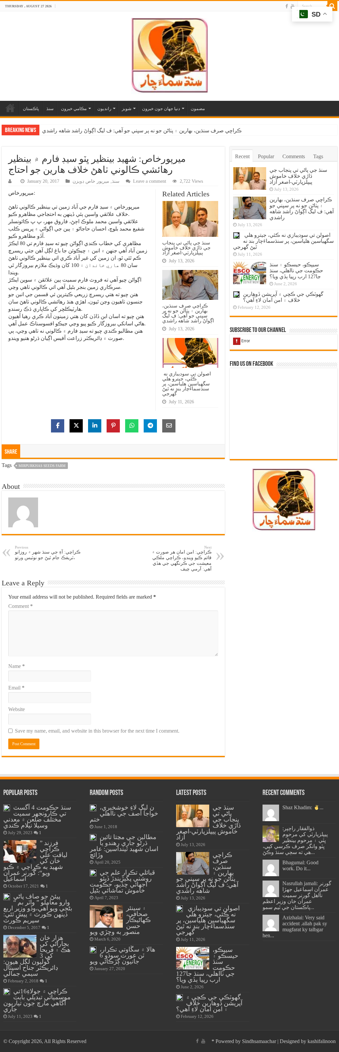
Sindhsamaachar (259, 1041)
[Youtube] (292, 6)
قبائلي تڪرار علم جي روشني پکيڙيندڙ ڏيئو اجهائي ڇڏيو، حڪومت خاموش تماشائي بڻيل (122, 881)
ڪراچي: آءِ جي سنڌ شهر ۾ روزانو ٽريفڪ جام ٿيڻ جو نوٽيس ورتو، (47, 552)
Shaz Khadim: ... (302, 807)
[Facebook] (287, 6)
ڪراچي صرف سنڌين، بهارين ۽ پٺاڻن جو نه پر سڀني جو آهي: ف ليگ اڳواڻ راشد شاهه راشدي (142, 130)
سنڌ (50, 108)
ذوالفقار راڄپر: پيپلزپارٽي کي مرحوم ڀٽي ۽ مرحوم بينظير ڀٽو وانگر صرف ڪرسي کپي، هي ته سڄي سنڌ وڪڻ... (295, 840)
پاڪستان (31, 108)
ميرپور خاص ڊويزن (91, 181)
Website (16, 709)
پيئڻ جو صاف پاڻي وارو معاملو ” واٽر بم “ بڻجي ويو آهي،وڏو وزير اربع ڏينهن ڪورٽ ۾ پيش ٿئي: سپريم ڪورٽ (37, 908)
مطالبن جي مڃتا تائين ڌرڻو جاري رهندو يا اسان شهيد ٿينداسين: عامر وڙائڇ (124, 845)
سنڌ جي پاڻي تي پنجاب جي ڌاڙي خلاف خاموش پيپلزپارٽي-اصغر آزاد (186, 247)
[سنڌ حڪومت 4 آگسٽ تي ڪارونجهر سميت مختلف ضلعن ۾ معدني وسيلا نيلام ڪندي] (6, 808)
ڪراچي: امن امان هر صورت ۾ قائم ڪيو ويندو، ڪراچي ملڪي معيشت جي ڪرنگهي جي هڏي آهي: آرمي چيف (182, 558)
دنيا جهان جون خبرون (161, 108)
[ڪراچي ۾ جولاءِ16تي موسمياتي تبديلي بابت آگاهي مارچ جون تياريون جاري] (6, 991)
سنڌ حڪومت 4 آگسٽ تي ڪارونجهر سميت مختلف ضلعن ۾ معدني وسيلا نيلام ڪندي (37, 816)
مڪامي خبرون (74, 108)
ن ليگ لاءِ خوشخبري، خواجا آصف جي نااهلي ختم (124, 813)
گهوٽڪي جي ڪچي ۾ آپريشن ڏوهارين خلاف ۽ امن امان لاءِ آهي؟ (283, 297)
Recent (242, 156)
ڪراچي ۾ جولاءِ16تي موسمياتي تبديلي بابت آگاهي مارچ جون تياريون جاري (37, 1000)
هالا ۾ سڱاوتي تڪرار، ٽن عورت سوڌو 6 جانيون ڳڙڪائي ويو (122, 955)
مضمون (198, 108)
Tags (318, 156)
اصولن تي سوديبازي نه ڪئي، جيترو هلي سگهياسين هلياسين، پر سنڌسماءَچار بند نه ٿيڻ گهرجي (186, 383)
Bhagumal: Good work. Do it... (300, 865)
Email (16, 687)
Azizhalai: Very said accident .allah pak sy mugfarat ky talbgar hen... (295, 926)
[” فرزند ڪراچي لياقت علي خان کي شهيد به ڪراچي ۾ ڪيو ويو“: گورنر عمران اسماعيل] (19, 851)
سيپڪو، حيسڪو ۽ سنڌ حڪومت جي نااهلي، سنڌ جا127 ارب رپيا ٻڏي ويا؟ (296, 270)
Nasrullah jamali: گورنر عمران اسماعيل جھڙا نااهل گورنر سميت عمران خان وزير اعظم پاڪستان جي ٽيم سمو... (297, 895)
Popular (266, 156)
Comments (293, 156)
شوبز (126, 108)
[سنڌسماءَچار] (169, 54)
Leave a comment (149, 181)
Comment (20, 606)
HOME (10, 108)
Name (16, 666)
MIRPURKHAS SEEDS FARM (42, 466)
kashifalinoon (322, 1041)
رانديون (104, 108)
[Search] (332, 6)
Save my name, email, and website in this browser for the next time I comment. (97, 731)
